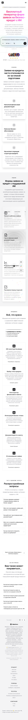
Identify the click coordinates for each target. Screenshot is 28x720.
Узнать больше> (14, 446)
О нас (14, 703)
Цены (14, 675)
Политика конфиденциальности (14, 695)
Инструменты (14, 673)
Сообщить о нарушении (14, 687)
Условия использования (14, 693)
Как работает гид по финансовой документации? (13, 516)
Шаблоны (14, 671)
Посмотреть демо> (14, 405)
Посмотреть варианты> (14, 425)
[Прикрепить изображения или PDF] (3, 43)
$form (14, 697)
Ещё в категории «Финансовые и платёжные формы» (14, 553)
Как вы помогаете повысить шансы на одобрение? (11, 531)
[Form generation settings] (14, 43)
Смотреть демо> (14, 382)
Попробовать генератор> (14, 361)
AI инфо (14, 677)
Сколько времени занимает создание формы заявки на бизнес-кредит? (11, 501)
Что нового (14, 679)
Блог (14, 705)
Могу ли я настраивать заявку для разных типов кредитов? (13, 509)
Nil (21, 710)
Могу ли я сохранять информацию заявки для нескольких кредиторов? (13, 523)
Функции (14, 669)
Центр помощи (14, 685)
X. (18, 712)
